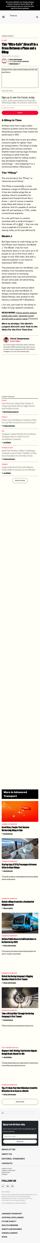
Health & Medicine (10, 1225)
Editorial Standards (13, 1159)
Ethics (4, 400)
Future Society (7, 448)
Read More (20, 480)
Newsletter (8, 1149)
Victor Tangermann (15, 59)
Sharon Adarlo (8, 908)
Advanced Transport (8, 36)
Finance (5, 464)
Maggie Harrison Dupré (11, 412)
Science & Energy (10, 1233)
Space (4, 1237)
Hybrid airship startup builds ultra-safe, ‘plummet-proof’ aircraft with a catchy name (19, 315)
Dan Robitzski (8, 834)
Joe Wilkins (7, 442)
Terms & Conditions (8, 1170)
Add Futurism (13, 64)
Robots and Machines (12, 1229)
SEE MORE (20, 1102)
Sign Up (20, 112)
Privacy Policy (28, 2)
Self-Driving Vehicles (10, 1047)
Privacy (4, 417)
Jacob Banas (7, 1057)
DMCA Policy (6, 1172)
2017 (21, 224)
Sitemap (4, 1174)
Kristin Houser (8, 1020)
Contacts (7, 1163)
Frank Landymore (9, 426)
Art (3, 431)
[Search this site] (37, 17)
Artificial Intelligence (13, 1218)
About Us (7, 1154)
